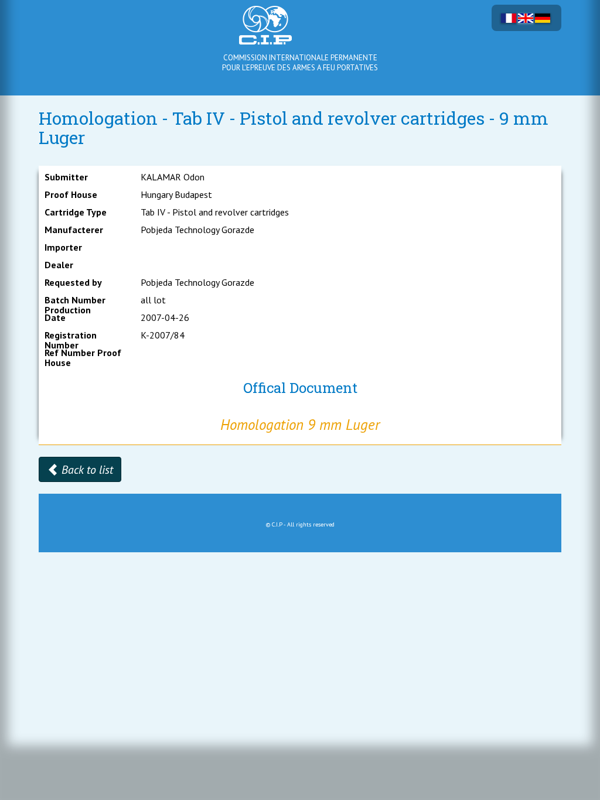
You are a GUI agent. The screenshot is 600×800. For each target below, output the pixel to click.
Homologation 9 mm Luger (300, 424)
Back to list (86, 469)
